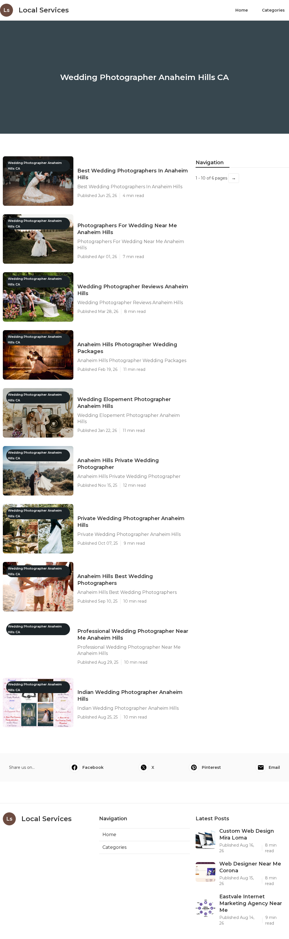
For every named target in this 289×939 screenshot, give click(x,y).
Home (241, 10)
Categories (273, 10)
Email (274, 767)
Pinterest (211, 767)
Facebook (93, 767)
